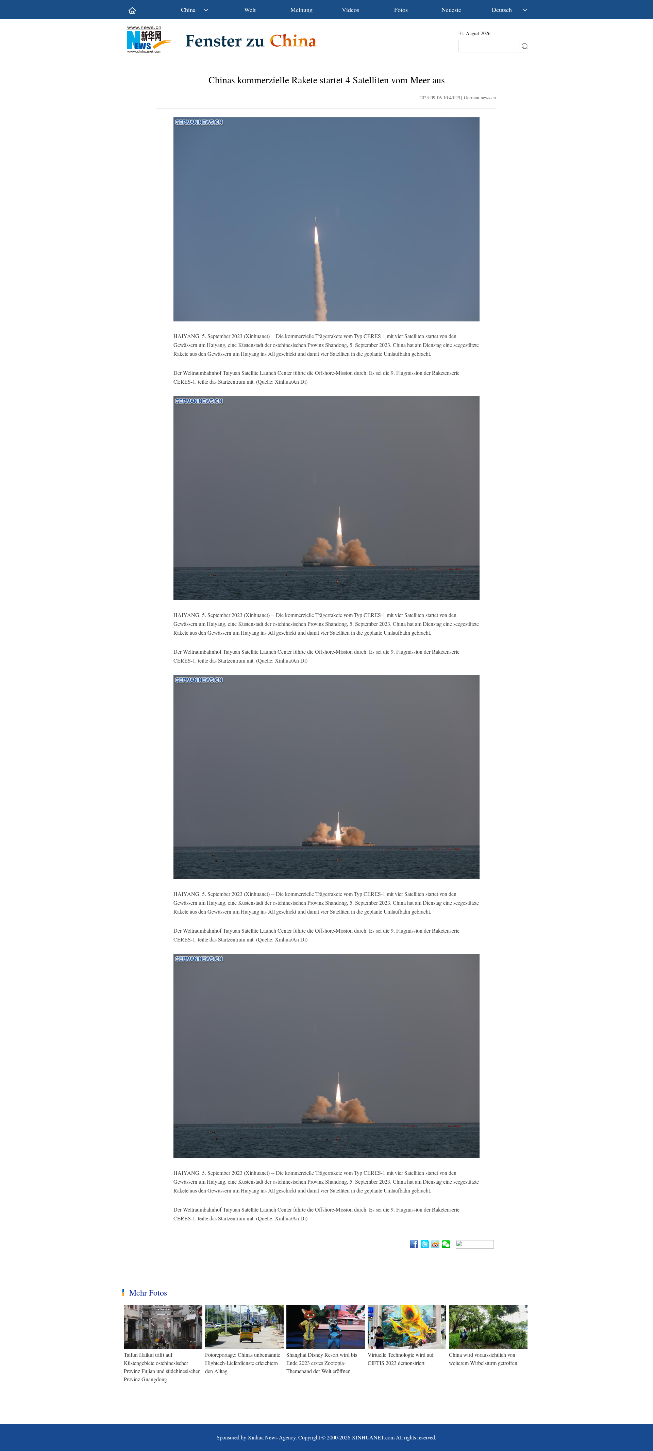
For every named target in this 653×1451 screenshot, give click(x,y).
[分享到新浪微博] (435, 1244)
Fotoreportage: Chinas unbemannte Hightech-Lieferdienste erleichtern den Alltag (242, 1362)
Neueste (451, 9)
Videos (350, 9)
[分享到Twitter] (425, 1244)
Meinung (301, 9)
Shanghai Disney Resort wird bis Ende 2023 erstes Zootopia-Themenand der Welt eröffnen (321, 1362)
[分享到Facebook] (414, 1244)
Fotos (401, 9)
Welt (250, 9)
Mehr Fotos (148, 1292)
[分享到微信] (446, 1244)
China (188, 9)
